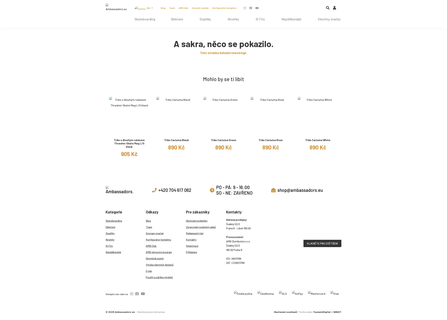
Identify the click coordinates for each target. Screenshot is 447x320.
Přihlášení (191, 252)
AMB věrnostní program (159, 252)
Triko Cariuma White (317, 140)
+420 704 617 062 (174, 190)
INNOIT (337, 311)
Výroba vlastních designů (160, 264)
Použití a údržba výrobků (159, 277)
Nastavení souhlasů (285, 311)
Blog (163, 7)
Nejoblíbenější (291, 19)
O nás (149, 271)
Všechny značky (329, 19)
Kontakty (191, 239)
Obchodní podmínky (196, 220)
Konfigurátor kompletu (224, 7)
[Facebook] (251, 8)
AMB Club (183, 7)
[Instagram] (245, 8)
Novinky (233, 19)
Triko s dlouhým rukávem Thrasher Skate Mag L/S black (129, 143)
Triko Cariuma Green (223, 140)
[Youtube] (257, 8)
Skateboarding (144, 19)
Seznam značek (200, 7)
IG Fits (260, 19)
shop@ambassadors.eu (300, 190)
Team (172, 7)
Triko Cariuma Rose (271, 140)
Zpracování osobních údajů (201, 227)
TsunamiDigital (322, 311)
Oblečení (177, 19)
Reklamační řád (194, 233)
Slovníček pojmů (155, 258)
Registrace (192, 245)
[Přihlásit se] (334, 8)
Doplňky (205, 19)
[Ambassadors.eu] (116, 7)
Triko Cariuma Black (176, 140)
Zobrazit (129, 132)
